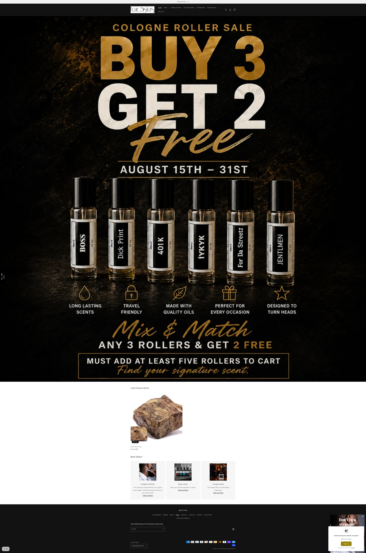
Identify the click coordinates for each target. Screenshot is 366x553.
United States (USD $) (138, 546)
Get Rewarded (157, 515)
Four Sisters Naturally (221, 548)
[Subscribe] (163, 529)
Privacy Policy (208, 515)
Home (177, 515)
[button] (226, 10)
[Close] (363, 516)
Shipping (165, 515)
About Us (184, 515)
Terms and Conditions (183, 518)
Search (172, 515)
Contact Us (192, 515)
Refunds (199, 515)
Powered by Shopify (231, 548)
